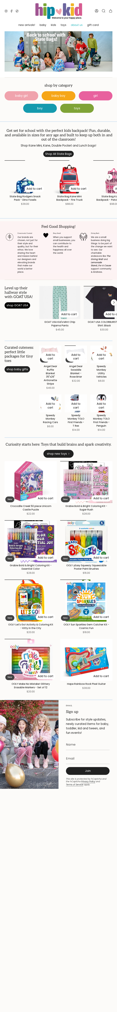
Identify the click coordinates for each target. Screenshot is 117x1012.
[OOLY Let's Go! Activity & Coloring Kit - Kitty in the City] (31, 601)
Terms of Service (74, 784)
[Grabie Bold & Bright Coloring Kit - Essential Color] (31, 541)
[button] (26, 25)
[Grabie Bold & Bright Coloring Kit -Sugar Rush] (86, 482)
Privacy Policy (88, 781)
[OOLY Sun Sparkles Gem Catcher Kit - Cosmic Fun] (86, 601)
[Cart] (110, 10)
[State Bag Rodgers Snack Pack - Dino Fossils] (25, 176)
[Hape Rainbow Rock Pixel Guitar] (86, 660)
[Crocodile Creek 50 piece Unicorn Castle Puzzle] (31, 482)
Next (109, 177)
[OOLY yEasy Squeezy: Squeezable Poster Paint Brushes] (86, 541)
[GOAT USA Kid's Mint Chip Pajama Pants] (59, 302)
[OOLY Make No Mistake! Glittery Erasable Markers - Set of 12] (31, 660)
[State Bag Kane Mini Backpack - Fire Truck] (69, 176)
